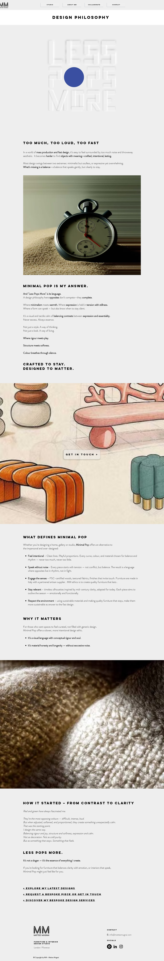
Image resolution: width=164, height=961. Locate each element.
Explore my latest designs (50, 888)
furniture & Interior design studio (46, 943)
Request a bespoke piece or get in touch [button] (63, 894)
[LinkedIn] (115, 946)
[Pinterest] (109, 946)
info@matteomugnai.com (120, 934)
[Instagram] (121, 946)
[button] (116, 5)
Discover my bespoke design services (60, 900)
